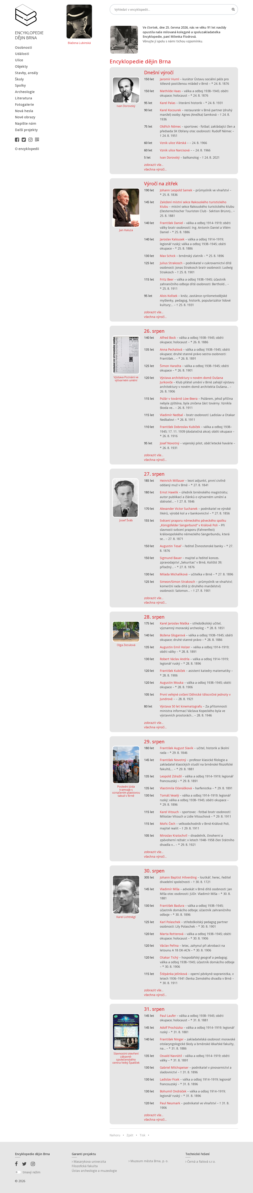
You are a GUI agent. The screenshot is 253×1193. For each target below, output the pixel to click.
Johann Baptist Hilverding (178, 877)
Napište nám (25, 123)
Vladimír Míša (170, 889)
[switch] (18, 1172)
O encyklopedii (27, 148)
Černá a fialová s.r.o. (200, 1161)
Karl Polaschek (170, 922)
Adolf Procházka (171, 1027)
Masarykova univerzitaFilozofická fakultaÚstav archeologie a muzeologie (94, 1166)
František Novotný (173, 760)
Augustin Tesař (170, 546)
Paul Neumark (170, 1103)
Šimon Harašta (170, 366)
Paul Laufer (168, 1016)
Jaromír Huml (169, 79)
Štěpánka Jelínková (173, 974)
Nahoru (115, 1135)
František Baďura (172, 905)
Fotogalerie (24, 104)
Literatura (23, 98)
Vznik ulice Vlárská (173, 143)
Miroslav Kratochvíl (173, 835)
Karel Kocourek (170, 110)
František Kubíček (172, 671)
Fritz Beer (166, 279)
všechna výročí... (155, 169)
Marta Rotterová (171, 934)
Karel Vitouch (169, 812)
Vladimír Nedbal (171, 415)
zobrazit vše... (153, 165)
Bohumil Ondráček (173, 1091)
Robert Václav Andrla (174, 659)
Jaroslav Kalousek (172, 239)
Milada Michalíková (174, 574)
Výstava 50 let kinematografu (181, 706)
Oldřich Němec (170, 126)
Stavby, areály (26, 72)
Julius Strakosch (171, 263)
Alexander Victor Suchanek (179, 509)
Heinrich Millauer (172, 480)
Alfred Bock (168, 337)
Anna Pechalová (171, 349)
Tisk (142, 1135)
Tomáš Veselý (169, 795)
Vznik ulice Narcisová (175, 150)
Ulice (19, 60)
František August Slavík (176, 748)
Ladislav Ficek (169, 1079)
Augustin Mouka (171, 682)
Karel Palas (167, 103)
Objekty (21, 66)
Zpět (129, 1135)
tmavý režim (31, 1172)
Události (22, 53)
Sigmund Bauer (171, 558)
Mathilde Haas (170, 91)
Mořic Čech (167, 824)
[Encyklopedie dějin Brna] (38, 139)
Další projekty (26, 129)
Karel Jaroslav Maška (174, 623)
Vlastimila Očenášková (176, 788)
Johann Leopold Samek (176, 190)
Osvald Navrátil (171, 1056)
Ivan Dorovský (170, 157)
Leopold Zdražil (171, 776)
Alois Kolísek (168, 296)
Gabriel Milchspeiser (174, 1067)
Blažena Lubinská (79, 43)
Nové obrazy (25, 117)
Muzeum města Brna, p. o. (149, 1161)
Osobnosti (23, 47)
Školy (19, 79)
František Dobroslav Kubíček (180, 427)
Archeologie (25, 91)
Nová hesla (24, 111)
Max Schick (168, 256)
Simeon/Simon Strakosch (177, 582)
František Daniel (171, 223)
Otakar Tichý (169, 957)
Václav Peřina (169, 945)
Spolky (20, 85)
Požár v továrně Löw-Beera (179, 398)
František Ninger (171, 1039)
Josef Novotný (169, 443)
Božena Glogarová (172, 635)
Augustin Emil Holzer (175, 647)
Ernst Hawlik (169, 492)
